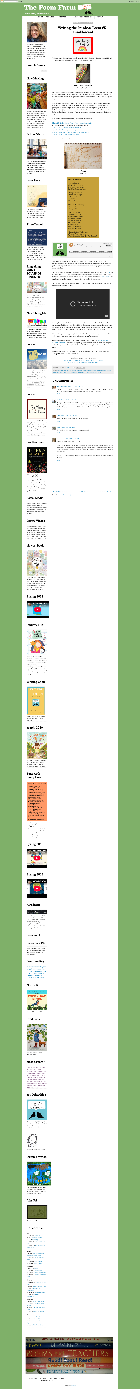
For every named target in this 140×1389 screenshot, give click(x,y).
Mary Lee (60, 439)
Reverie (36, 1268)
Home (83, 491)
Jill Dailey (35, 1240)
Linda (59, 415)
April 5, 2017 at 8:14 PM (69, 400)
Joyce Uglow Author (39, 1301)
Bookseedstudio (37, 1238)
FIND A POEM (50, 17)
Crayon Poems (99, 370)
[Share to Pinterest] (84, 368)
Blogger (73, 1385)
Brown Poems (76, 370)
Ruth (58, 427)
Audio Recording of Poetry (64, 370)
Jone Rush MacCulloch (33, 1295)
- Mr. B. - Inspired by (65, 134)
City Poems (83, 370)
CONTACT (99, 17)
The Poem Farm (38, 1325)
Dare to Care (38, 1261)
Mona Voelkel (38, 1263)
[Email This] (77, 368)
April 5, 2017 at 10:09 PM (69, 415)
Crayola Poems (91, 370)
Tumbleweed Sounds (76, 372)
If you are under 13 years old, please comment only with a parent (82, 360)
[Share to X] (80, 368)
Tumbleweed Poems (64, 372)
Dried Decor (105, 277)
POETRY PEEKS (63, 17)
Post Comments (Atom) (67, 495)
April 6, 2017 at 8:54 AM (68, 427)
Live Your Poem (37, 1317)
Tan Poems (56, 372)
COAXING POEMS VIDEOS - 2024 (82, 17)
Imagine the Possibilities (33, 1289)
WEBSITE (40, 17)
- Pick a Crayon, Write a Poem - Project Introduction (72, 123)
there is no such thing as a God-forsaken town (36, 1254)
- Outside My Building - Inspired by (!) (70, 132)
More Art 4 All (39, 1236)
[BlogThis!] (79, 368)
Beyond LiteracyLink (40, 1272)
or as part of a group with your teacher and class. (83, 362)
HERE (59, 110)
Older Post (110, 491)
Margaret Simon (62, 386)
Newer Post (56, 491)
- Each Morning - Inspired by (67, 130)
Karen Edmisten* (39, 1319)
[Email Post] (73, 367)
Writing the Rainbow (95, 372)
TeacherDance (38, 1270)
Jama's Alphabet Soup (39, 1286)
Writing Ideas (85, 372)
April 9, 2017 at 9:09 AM (71, 439)
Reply (58, 394)
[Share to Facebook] (82, 368)
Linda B (59, 400)
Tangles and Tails (39, 1292)
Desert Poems (107, 370)
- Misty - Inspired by (66, 127)
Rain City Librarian (38, 1311)
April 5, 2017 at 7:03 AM (75, 386)
